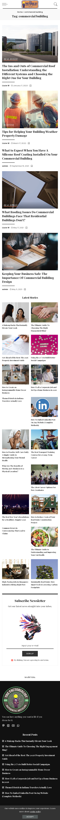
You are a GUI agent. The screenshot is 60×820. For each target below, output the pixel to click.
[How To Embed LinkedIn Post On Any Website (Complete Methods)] (44, 406)
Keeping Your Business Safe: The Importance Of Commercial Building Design (28, 277)
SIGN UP (30, 653)
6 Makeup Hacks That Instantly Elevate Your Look (28, 741)
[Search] (55, 4)
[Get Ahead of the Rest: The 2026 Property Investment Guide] (15, 344)
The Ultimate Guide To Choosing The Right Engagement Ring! (40, 328)
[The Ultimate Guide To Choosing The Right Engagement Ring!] (44, 312)
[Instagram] (8, 725)
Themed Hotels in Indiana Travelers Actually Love (28, 787)
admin (5, 166)
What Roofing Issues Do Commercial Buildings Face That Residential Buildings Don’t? (28, 216)
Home (20, 12)
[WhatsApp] (18, 725)
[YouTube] (13, 725)
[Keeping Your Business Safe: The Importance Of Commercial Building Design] (30, 251)
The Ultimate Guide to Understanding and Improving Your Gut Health (43, 552)
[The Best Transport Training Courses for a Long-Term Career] (44, 438)
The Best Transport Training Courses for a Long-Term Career (43, 455)
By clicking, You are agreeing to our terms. (31, 660)
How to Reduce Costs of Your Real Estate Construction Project (43, 520)
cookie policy (35, 811)
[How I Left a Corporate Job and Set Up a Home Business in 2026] (44, 374)
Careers (8, 267)
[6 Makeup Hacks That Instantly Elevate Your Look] (15, 312)
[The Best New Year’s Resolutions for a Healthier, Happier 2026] (15, 503)
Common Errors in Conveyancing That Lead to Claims (13, 531)
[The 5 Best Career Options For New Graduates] (44, 474)
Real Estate (11, 59)
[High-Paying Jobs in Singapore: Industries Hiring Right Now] (15, 568)
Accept (30, 816)
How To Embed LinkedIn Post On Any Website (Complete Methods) (43, 422)
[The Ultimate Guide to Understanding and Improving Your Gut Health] (44, 536)
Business (9, 125)
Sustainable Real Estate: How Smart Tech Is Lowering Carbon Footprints (44, 585)
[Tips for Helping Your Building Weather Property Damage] (30, 109)
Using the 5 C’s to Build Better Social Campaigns (27, 764)
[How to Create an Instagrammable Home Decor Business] (15, 374)
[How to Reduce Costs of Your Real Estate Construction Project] (44, 503)
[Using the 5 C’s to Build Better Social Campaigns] (44, 344)
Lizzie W (5, 85)
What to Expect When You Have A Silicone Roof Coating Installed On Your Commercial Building (30, 154)
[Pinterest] (3, 725)
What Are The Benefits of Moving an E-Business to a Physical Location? (13, 469)
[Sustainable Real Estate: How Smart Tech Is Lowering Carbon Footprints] (44, 568)
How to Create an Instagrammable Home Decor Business (14, 390)
